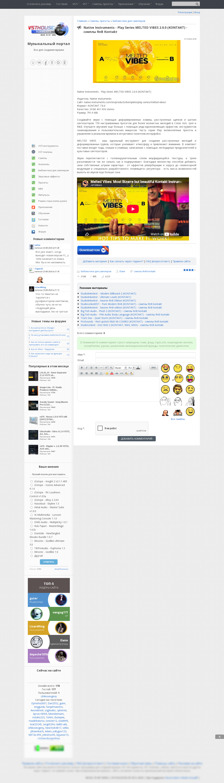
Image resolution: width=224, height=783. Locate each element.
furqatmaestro (54, 706)
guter (62, 703)
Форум (42, 231)
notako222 (38, 717)
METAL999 (35, 734)
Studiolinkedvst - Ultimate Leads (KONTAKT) (106, 297)
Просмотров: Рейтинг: (53, 376)
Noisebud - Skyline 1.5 (46, 503)
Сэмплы (42, 158)
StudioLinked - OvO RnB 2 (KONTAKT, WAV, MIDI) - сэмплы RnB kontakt (122, 325)
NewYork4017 (53, 727)
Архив (57, 569)
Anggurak (39, 706)
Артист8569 (40, 713)
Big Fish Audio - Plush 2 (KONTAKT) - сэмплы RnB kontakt (114, 311)
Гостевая (43, 219)
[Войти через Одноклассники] (64, 62)
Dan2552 (53, 703)
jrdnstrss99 (48, 734)
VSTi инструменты (48, 145)
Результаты (64, 569)
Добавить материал (95, 261)
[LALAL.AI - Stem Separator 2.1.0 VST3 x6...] (34, 380)
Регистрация (185, 12)
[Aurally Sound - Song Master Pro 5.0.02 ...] (34, 409)
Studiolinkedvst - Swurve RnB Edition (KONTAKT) (108, 300)
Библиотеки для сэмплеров (129, 21)
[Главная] (48, 35)
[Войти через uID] (33, 62)
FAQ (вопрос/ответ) (158, 261)
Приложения (45, 207)
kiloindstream (56, 713)
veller (66, 727)
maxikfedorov (36, 720)
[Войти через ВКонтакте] (39, 62)
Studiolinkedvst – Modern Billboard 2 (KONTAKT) (108, 293)
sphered (61, 710)
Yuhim (49, 717)
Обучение (44, 213)
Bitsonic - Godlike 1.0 (46, 552)
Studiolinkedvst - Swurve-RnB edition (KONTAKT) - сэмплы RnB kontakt (121, 307)
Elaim (122, 271)
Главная (82, 21)
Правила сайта (181, 261)
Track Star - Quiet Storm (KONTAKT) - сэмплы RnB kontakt (114, 318)
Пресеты (43, 182)
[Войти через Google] (58, 62)
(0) (68, 349)
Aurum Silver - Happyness (42, 349)
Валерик (59, 717)
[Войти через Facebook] (45, 62)
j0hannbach (37, 731)
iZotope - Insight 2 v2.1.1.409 (50, 481)
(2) (68, 329)
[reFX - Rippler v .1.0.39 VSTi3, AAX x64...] (34, 453)
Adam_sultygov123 (55, 731)
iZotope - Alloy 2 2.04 (46, 500)
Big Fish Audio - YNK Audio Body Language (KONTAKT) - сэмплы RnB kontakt (125, 314)
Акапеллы (43, 164)
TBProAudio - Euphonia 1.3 (49, 548)
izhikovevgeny (49, 696)
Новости (43, 225)
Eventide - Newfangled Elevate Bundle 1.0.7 (45, 535)
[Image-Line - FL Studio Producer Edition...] (34, 394)
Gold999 (63, 720)
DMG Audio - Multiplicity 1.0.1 (51, 522)
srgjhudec (50, 710)
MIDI (40, 188)
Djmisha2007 (38, 703)
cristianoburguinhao (49, 738)
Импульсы (44, 194)
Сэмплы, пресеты (99, 21)
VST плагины (45, 152)
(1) (68, 336)
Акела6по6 (37, 710)
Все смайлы (178, 419)
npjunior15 (62, 734)
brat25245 (36, 724)
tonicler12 (51, 720)
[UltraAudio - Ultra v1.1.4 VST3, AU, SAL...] (34, 438)
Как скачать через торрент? (126, 261)
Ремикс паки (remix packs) (52, 201)
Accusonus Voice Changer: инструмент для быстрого (42, 329)
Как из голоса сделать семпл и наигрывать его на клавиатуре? (44, 343)
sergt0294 (48, 724)
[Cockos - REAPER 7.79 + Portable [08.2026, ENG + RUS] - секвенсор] (52, 309)
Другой (38, 555)
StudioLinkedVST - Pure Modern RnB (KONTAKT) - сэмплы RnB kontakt (121, 304)
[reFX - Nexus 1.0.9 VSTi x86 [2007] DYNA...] (34, 424)
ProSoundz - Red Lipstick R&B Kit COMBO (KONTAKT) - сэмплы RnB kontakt (124, 321)
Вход (197, 12)
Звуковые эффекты (49, 176)
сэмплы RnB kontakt (144, 271)
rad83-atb (61, 724)
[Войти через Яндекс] (52, 62)
